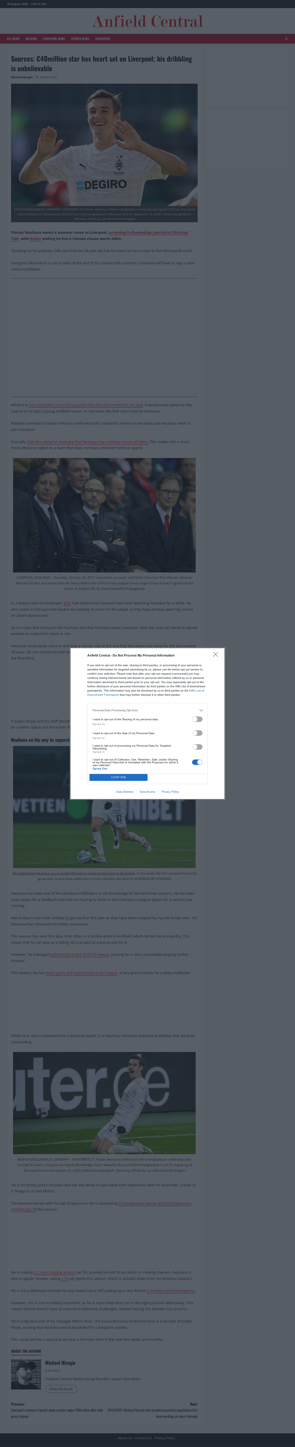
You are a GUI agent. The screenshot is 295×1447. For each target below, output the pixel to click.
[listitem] (147, 710)
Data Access (147, 791)
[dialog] (147, 723)
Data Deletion (124, 791)
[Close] (217, 656)
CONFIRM (118, 777)
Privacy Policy (170, 791)
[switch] (197, 719)
